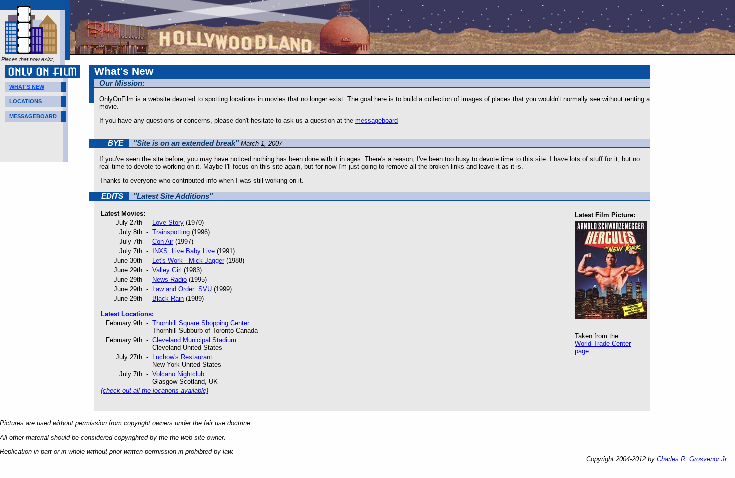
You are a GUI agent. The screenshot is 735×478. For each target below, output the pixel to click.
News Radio (169, 280)
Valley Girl (167, 270)
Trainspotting (171, 232)
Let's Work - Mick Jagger (188, 260)
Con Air (163, 242)
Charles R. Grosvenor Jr (692, 459)
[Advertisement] (695, 215)
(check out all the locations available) (154, 390)
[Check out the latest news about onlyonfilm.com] (31, 50)
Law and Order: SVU (182, 289)
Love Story (168, 222)
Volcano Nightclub (178, 374)
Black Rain (168, 298)
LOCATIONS (26, 101)
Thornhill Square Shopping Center (201, 323)
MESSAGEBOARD (33, 117)
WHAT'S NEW (27, 87)
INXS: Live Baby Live (183, 251)
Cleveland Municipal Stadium (194, 340)
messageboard (377, 120)
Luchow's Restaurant (182, 357)
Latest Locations (126, 314)
